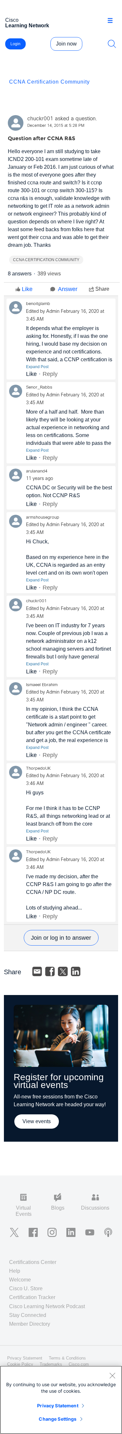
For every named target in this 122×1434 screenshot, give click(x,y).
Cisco (27, 22)
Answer (67, 289)
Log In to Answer (61, 938)
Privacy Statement (57, 1405)
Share (102, 289)
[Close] (112, 1375)
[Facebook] (50, 971)
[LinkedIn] (76, 971)
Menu (112, 21)
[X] (63, 971)
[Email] (37, 971)
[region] (61, 1400)
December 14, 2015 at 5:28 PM (55, 126)
